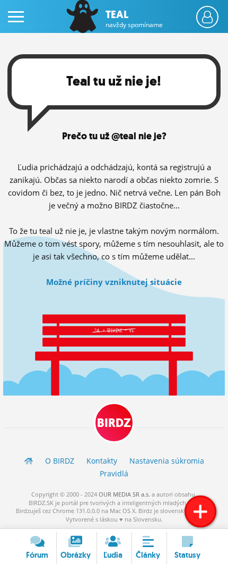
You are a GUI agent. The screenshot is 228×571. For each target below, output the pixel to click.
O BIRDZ (59, 461)
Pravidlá (114, 473)
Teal (134, 18)
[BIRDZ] (28, 461)
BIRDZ (114, 423)
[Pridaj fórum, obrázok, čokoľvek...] (200, 511)
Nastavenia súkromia (166, 461)
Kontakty (101, 461)
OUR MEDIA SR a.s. (124, 494)
